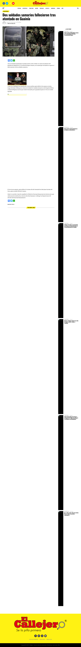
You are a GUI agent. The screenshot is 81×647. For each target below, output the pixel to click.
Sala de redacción (11, 23)
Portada (19, 8)
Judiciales (42, 8)
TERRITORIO (31, 8)
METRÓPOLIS (25, 8)
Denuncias (53, 8)
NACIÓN (36, 8)
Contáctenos (42, 639)
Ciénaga (58, 8)
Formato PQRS (49, 639)
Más (62, 8)
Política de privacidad (33, 639)
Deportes (47, 8)
